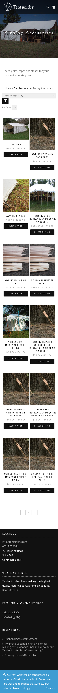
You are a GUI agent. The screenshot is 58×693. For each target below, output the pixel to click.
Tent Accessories (22, 88)
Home (8, 88)
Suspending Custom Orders (21, 639)
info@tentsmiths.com (14, 542)
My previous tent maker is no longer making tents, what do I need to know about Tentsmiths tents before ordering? (28, 647)
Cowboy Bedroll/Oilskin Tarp (21, 655)
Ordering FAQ (12, 617)
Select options (16, 155)
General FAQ (11, 612)
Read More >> (10, 590)
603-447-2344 (10, 546)
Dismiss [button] (50, 688)
